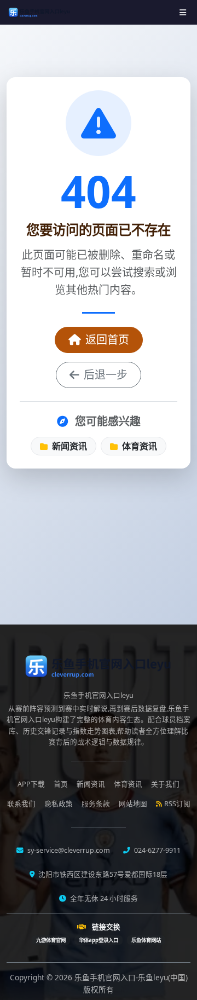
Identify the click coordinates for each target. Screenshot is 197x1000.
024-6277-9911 (156, 850)
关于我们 (165, 784)
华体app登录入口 (98, 940)
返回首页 (107, 339)
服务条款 (96, 803)
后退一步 (106, 374)
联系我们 (21, 803)
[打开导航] (182, 12)
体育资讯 (138, 446)
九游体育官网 (51, 940)
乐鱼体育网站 (146, 940)
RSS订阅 (177, 803)
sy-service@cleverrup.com (68, 850)
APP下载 (31, 784)
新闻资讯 (68, 446)
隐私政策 (58, 803)
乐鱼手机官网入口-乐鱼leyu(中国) (131, 977)
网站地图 (133, 803)
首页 (61, 784)
